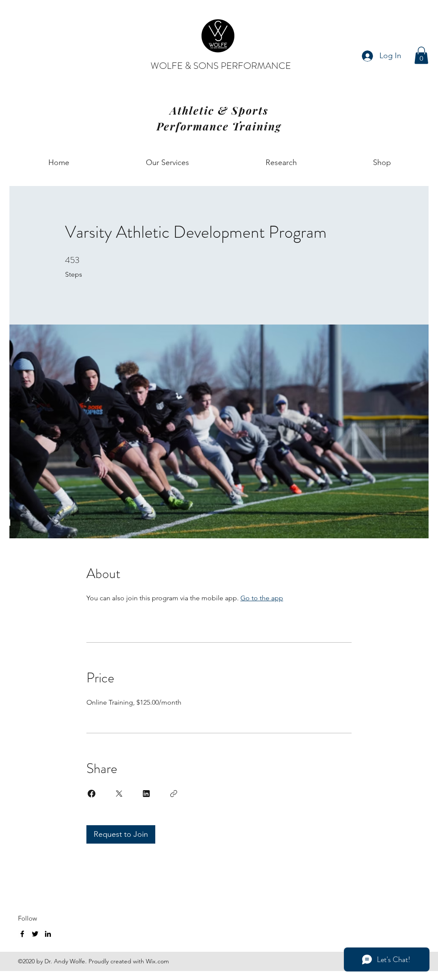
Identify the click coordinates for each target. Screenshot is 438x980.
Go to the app (261, 598)
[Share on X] (119, 793)
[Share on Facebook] (91, 793)
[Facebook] (22, 934)
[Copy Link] (174, 793)
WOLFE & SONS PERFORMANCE (221, 65)
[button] (421, 55)
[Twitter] (35, 934)
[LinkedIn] (48, 934)
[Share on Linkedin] (146, 793)
